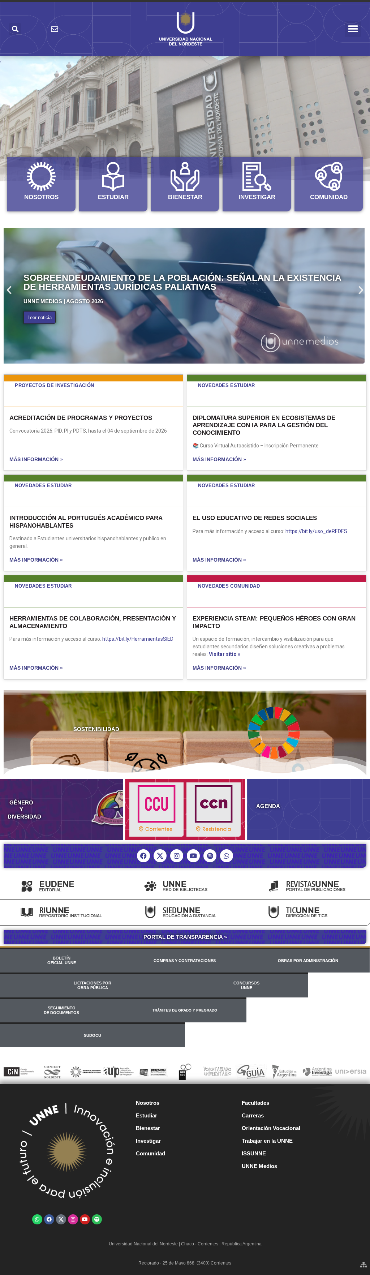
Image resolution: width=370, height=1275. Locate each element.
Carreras (253, 1115)
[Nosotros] (41, 176)
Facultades (255, 1103)
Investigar (256, 197)
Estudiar (113, 197)
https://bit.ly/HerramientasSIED (137, 639)
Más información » (36, 459)
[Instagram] (176, 855)
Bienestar (185, 197)
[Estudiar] (113, 176)
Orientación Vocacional (271, 1128)
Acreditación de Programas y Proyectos (80, 418)
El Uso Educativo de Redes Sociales (255, 518)
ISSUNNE (254, 1153)
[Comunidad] (328, 176)
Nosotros (41, 197)
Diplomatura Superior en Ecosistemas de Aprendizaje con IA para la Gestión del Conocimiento (264, 425)
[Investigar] (256, 176)
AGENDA (268, 806)
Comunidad (329, 197)
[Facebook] (143, 855)
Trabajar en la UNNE (267, 1141)
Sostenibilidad (96, 729)
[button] (353, 29)
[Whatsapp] (226, 855)
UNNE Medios (259, 1166)
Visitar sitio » (224, 654)
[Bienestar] (185, 176)
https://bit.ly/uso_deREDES (316, 531)
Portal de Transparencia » (185, 937)
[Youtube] (193, 855)
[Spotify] (209, 855)
